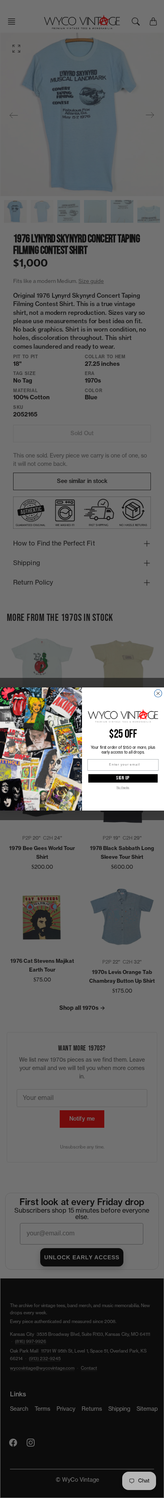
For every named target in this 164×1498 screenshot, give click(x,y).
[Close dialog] (158, 693)
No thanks (123, 787)
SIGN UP (123, 778)
